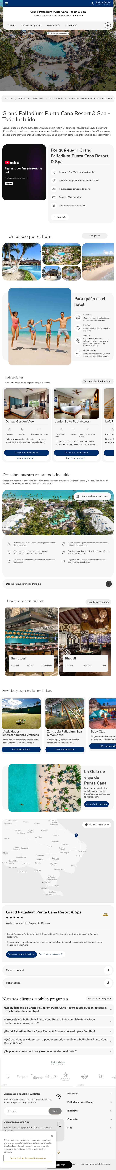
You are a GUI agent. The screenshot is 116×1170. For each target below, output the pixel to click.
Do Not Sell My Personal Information (28, 1158)
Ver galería (95, 235)
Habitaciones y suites (31, 25)
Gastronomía (53, 25)
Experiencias (71, 25)
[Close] (52, 1135)
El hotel (11, 25)
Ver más (62, 217)
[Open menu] (7, 3)
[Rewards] (92, 3)
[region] (28, 1149)
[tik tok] (59, 1152)
